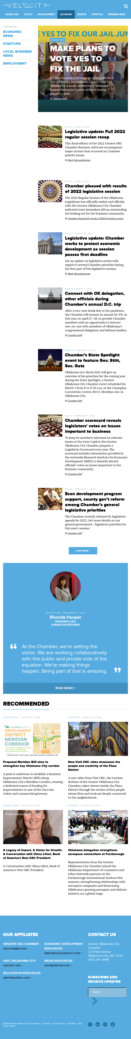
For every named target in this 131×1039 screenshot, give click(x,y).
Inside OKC (12, 14)
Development (46, 14)
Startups (12, 44)
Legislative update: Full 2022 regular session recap (95, 134)
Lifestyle (97, 14)
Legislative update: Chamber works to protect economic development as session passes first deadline (94, 246)
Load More (82, 550)
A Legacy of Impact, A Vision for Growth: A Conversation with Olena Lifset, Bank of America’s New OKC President (32, 854)
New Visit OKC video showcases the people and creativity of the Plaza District (94, 766)
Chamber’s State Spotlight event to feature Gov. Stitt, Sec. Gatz (92, 360)
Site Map (72, 1023)
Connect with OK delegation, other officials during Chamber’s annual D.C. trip (95, 299)
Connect (46, 1023)
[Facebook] (90, 1024)
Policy (28, 14)
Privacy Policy (59, 1023)
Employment (15, 64)
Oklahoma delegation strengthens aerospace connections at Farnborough (96, 852)
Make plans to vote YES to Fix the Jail (82, 59)
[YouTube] (113, 1024)
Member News (116, 14)
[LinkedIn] (98, 1024)
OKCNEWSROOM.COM (57, 965)
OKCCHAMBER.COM (14, 948)
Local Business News (17, 54)
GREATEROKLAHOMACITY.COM (62, 953)
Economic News (12, 34)
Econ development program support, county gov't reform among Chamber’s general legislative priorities (95, 502)
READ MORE (64, 688)
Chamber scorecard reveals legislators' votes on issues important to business (93, 426)
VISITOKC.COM (11, 965)
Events (81, 14)
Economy (66, 14)
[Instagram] (105, 1024)
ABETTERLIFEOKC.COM (16, 977)
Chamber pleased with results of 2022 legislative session (96, 188)
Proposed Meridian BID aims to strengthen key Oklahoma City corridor (31, 764)
